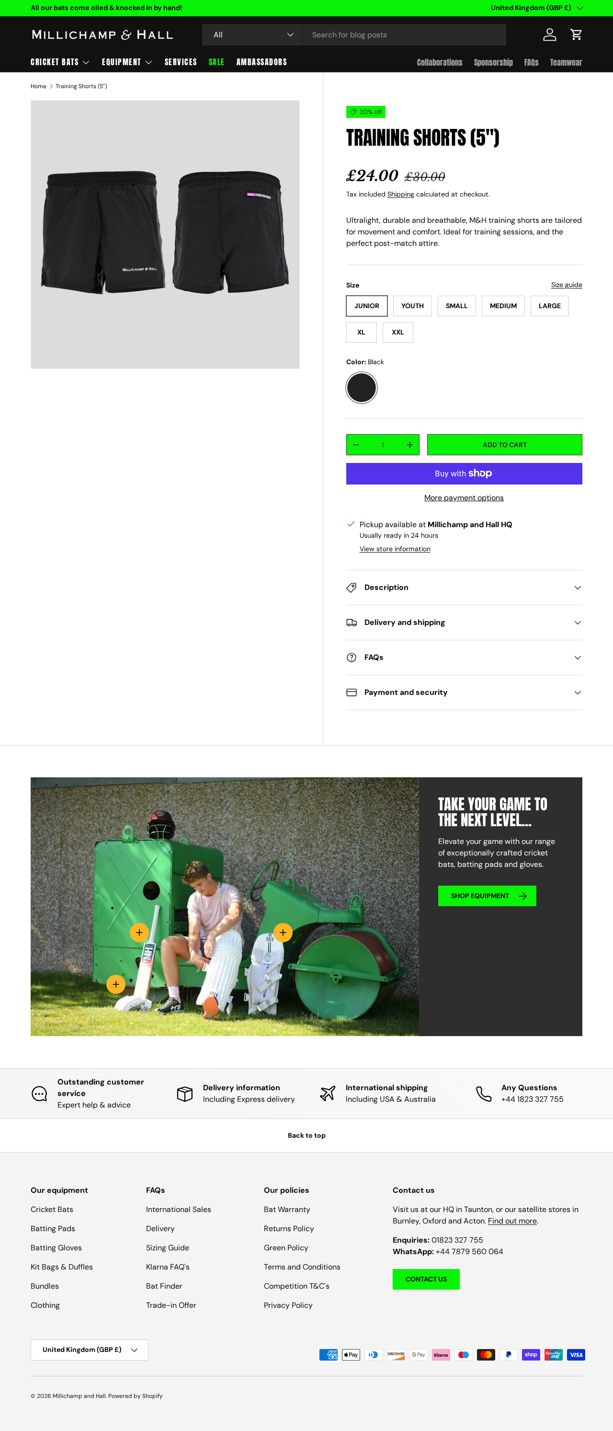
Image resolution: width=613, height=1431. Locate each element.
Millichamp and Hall (79, 1396)
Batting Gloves (56, 1248)
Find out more (512, 1221)
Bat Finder (164, 1286)
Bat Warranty (287, 1209)
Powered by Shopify (135, 1396)
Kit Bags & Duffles (62, 1267)
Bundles (45, 1286)
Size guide (566, 284)
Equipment (121, 62)
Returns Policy (289, 1228)
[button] (576, 34)
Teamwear (566, 62)
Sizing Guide (167, 1248)
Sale (217, 62)
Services (181, 62)
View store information (395, 548)
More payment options (464, 498)
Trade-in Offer (171, 1305)
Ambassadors (262, 62)
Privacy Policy (288, 1305)
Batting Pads (53, 1228)
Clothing (45, 1305)
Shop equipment (480, 895)
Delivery (160, 1228)
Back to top (307, 1135)
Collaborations (440, 62)
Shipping (400, 194)
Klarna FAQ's (168, 1267)
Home (38, 86)
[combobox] (354, 35)
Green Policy (286, 1248)
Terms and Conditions (302, 1267)
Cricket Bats (55, 62)
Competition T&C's (296, 1286)
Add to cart (505, 444)
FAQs (531, 62)
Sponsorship (493, 62)
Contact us (426, 1279)
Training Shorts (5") (81, 86)
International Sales (178, 1209)
